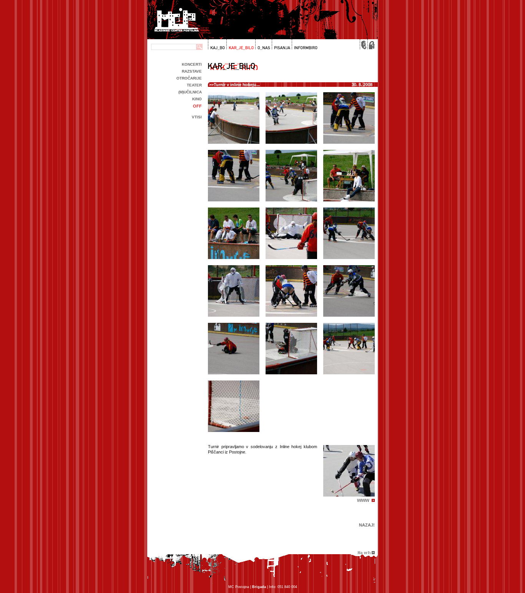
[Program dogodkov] (217, 44)
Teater (194, 85)
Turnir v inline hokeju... (237, 84)
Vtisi (197, 117)
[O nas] (262, 44)
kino (197, 99)
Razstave (192, 71)
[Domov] (371, 44)
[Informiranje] (304, 44)
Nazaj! (367, 525)
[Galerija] (240, 44)
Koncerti (192, 64)
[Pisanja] (281, 44)
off (197, 106)
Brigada (259, 587)
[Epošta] (363, 44)
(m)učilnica (190, 92)
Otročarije (189, 78)
